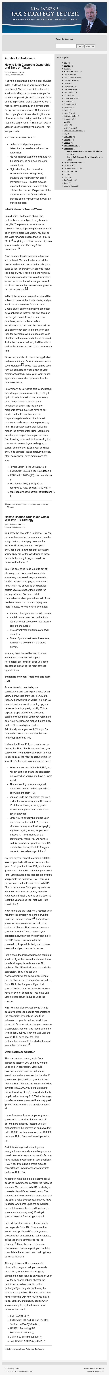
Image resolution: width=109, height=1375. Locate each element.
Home (66, 110)
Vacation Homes (70, 186)
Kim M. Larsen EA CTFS (15, 72)
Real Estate (68, 137)
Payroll (66, 134)
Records (67, 142)
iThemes (101, 1368)
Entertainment (69, 104)
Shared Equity (69, 171)
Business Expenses (71, 71)
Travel (66, 183)
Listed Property (69, 128)
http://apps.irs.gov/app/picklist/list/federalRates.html (37, 491)
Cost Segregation (70, 89)
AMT (65, 62)
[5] (22, 364)
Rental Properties (70, 145)
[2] (12, 239)
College (67, 83)
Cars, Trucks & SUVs (71, 77)
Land (66, 122)
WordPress (100, 1371)
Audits (66, 68)
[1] (29, 121)
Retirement (41, 504)
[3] (19, 248)
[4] (26, 288)
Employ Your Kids (70, 98)
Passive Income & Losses (73, 131)
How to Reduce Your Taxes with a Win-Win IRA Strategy (27, 518)
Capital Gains (21, 504)
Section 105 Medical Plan (73, 162)
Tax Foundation (41, 470)
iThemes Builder (89, 1368)
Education (67, 95)
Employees (68, 101)
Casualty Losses (70, 80)
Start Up (67, 177)
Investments (20, 1349)
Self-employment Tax (71, 168)
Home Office (68, 113)
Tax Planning (39, 1349)
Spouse (67, 174)
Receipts (67, 139)
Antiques (67, 65)
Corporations (31, 504)
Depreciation (68, 92)
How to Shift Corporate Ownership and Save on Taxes (27, 66)
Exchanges (68, 107)
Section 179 (68, 165)
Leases (66, 125)
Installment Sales (70, 116)
